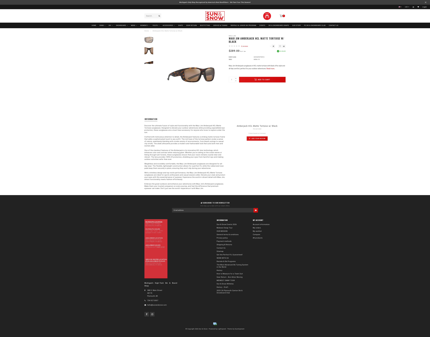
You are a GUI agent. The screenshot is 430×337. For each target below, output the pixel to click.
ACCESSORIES (168, 25)
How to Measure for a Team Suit (230, 274)
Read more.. (271, 68)
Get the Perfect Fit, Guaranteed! (230, 255)
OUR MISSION (222, 231)
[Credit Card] (215, 323)
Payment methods (224, 241)
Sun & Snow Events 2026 (227, 224)
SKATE (180, 25)
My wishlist (257, 231)
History (219, 270)
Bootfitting (205, 25)
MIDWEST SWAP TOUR (226, 280)
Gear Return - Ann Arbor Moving (230, 277)
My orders (257, 228)
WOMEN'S (144, 25)
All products (258, 238)
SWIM (101, 25)
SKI (110, 25)
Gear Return (191, 25)
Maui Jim (232, 36)
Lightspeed (222, 329)
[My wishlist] (418, 7)
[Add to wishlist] (280, 46)
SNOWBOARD (121, 25)
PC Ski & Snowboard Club (315, 25)
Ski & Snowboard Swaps (279, 25)
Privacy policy (222, 238)
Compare (256, 234)
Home (94, 25)
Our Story (296, 25)
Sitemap (220, 251)
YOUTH (155, 25)
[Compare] (413, 7)
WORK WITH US (223, 258)
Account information (261, 224)
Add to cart (263, 80)
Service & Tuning (220, 25)
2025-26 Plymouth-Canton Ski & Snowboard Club (230, 292)
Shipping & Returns (224, 244)
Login (424, 7)
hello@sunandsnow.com (157, 305)
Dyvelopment (239, 329)
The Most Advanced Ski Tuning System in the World (232, 266)
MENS (133, 25)
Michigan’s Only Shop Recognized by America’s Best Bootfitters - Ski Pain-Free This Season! (215, 2)
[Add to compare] (284, 46)
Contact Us (333, 25)
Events (262, 25)
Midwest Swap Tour (225, 228)
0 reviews (244, 46)
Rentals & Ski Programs (226, 261)
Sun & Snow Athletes (225, 284)
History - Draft (222, 287)
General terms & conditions (228, 234)
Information (151, 119)
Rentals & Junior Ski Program (243, 25)
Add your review (258, 138)
